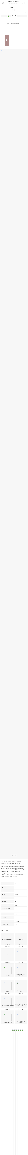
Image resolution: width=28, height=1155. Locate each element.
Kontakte (14, 4)
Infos (19, 10)
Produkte (10, 1)
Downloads (15, 3)
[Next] (15, 15)
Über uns (11, 3)
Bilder (6, 10)
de (25, 3)
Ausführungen (16, 1)
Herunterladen (12, 13)
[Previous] (12, 15)
